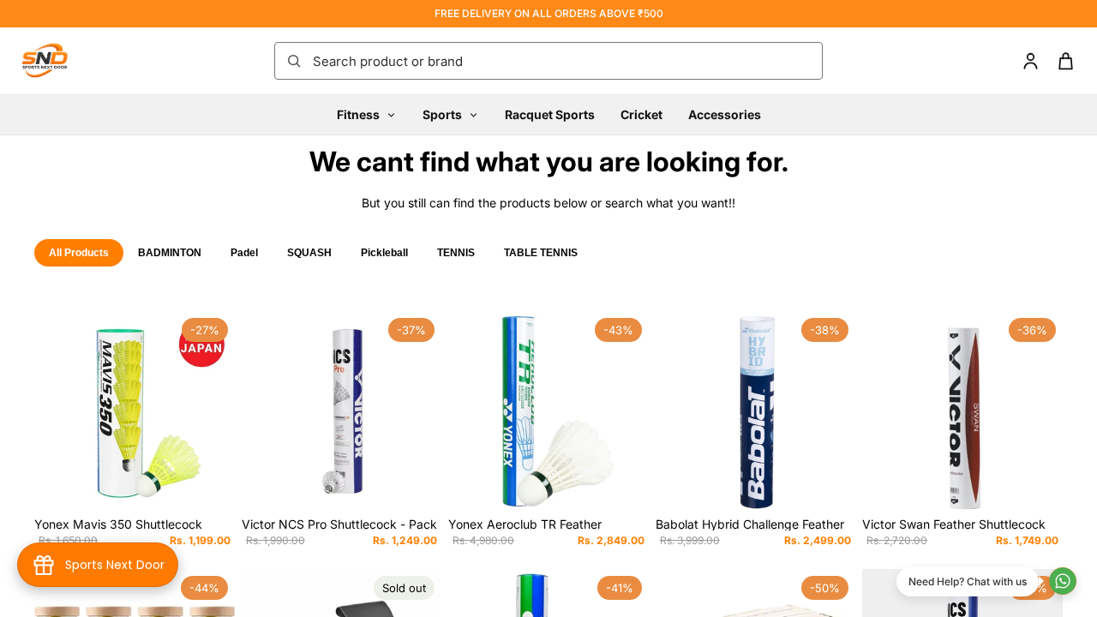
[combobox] (562, 61)
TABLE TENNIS (541, 253)
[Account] (1030, 61)
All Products (79, 253)
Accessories (724, 114)
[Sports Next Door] (62, 61)
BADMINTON (169, 253)
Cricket (641, 114)
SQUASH (309, 253)
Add (223, 484)
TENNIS (456, 253)
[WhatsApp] (1062, 581)
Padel (244, 253)
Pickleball (384, 253)
